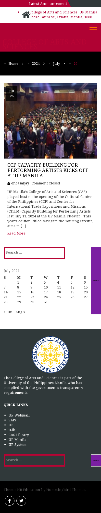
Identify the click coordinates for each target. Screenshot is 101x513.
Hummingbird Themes (65, 489)
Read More (16, 233)
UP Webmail (19, 415)
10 (46, 287)
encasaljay (20, 183)
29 (19, 301)
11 (59, 287)
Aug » (20, 312)
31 (46, 301)
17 (46, 292)
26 (73, 297)
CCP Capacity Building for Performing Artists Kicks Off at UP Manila (47, 170)
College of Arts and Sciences (44, 44)
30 (32, 301)
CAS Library (19, 434)
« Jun (8, 312)
